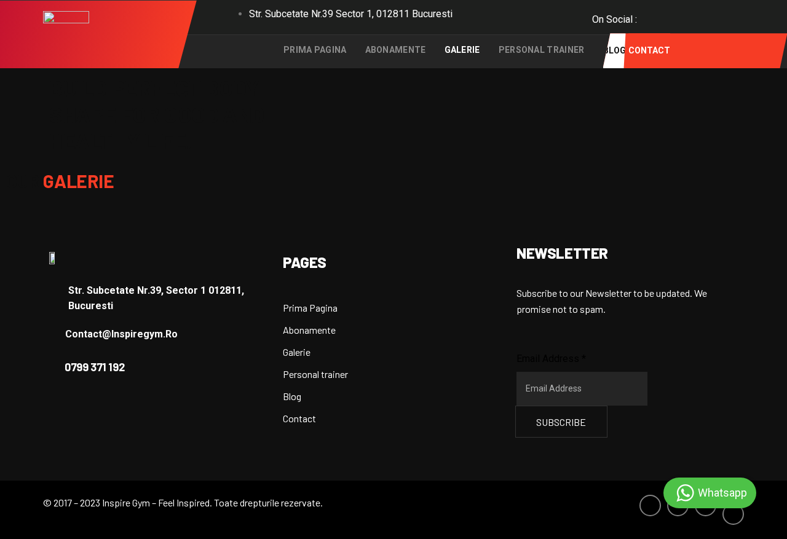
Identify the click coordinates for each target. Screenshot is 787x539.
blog (614, 50)
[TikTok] (733, 514)
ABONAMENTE (395, 50)
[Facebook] (649, 16)
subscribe (561, 422)
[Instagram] (676, 16)
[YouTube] (703, 16)
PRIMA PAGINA (315, 50)
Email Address (551, 358)
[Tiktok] (730, 22)
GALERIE (462, 50)
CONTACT (649, 50)
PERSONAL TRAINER (542, 50)
